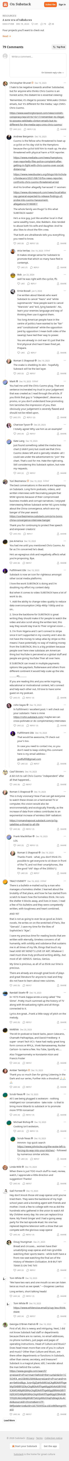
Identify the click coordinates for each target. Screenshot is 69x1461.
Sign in (62, 4)
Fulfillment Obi (18, 570)
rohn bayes (19, 704)
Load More (9, 1420)
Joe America (16, 541)
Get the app (50, 1446)
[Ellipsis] (64, 82)
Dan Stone (8, 24)
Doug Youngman (22, 1241)
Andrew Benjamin (23, 136)
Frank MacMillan (22, 836)
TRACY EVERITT (18, 881)
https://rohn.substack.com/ (28, 717)
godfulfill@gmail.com (29, 759)
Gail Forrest (16, 1190)
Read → (7, 36)
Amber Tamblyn (18, 1070)
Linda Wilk (15, 1166)
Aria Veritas (23, 250)
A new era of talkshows (17, 19)
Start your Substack (26, 1446)
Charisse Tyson (21, 424)
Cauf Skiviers (17, 771)
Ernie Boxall (23, 290)
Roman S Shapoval (23, 360)
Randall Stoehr (18, 992)
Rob (19, 274)
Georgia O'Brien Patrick (23, 1324)
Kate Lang (18, 440)
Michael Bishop (21, 1122)
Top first (61, 47)
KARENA (14, 1029)
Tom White (16, 1278)
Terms (39, 1438)
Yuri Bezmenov (18, 480)
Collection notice (53, 1438)
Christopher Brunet (20, 82)
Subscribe (50, 4)
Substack (18, 1454)
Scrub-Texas (16, 1094)
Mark (12, 381)
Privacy (30, 1438)
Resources (9, 15)
